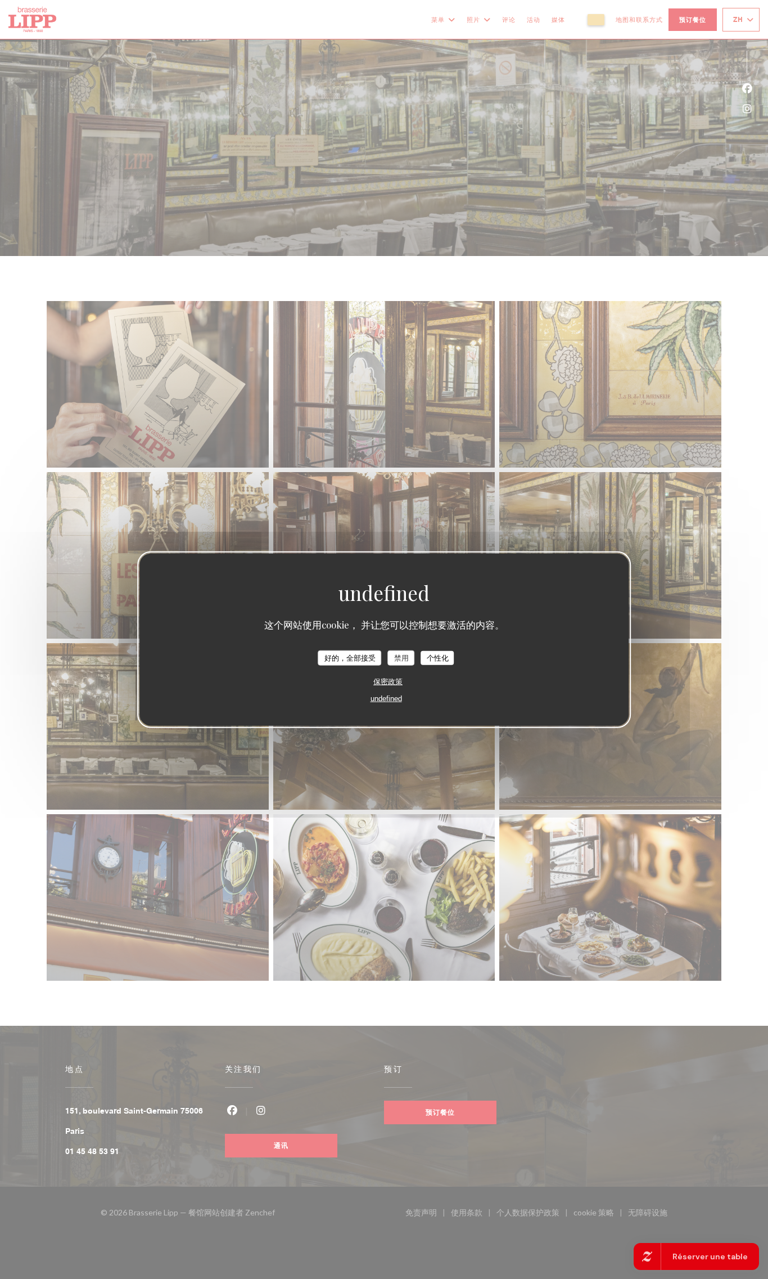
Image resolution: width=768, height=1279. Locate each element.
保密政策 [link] (388, 681)
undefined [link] (386, 698)
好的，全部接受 (350, 657)
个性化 (438, 657)
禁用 (401, 657)
